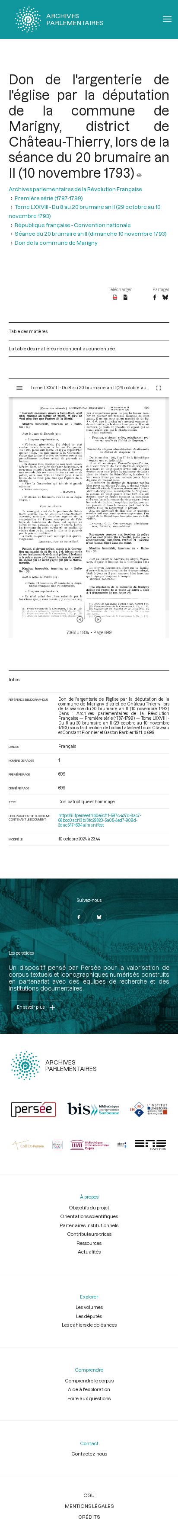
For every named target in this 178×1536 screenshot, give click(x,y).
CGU (89, 1495)
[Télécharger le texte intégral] (125, 298)
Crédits (89, 1517)
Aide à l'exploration (89, 1389)
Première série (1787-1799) (49, 198)
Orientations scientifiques (89, 1216)
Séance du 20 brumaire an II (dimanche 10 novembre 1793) (91, 234)
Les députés (89, 1316)
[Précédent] (80, 619)
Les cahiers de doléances (89, 1325)
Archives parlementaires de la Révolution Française (75, 189)
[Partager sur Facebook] (154, 298)
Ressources (89, 1243)
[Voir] (139, 172)
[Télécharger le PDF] (115, 298)
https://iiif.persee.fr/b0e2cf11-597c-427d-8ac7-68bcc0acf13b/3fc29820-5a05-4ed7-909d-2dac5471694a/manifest (99, 820)
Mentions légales (89, 1506)
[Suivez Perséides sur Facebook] (78, 917)
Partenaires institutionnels (89, 1225)
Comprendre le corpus (89, 1380)
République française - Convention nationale (73, 225)
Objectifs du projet (89, 1207)
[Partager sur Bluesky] (165, 298)
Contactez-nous (89, 1453)
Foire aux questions (89, 1398)
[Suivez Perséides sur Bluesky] (99, 917)
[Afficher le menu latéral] (19, 388)
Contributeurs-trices (89, 1234)
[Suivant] (98, 619)
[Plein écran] (158, 388)
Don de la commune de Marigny (56, 243)
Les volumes (89, 1307)
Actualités (89, 1251)
